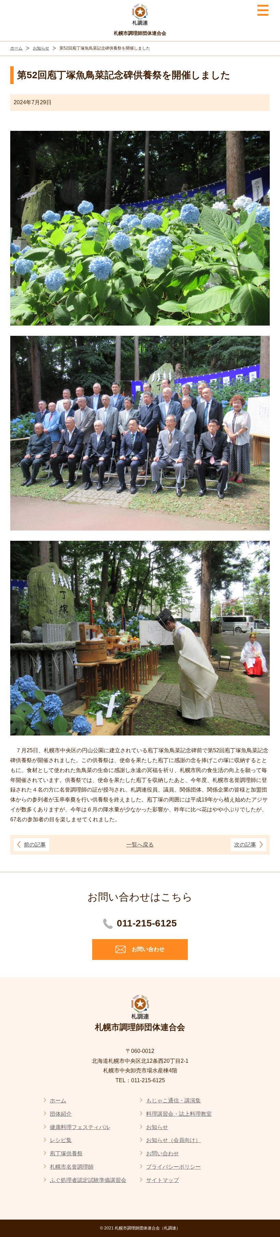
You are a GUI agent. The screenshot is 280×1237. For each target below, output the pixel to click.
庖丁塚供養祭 (66, 1153)
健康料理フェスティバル (80, 1127)
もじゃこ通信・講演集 (173, 1100)
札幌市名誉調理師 (72, 1167)
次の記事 (245, 845)
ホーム (16, 48)
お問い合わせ (162, 1153)
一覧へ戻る (140, 845)
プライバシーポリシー (173, 1167)
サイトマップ (162, 1180)
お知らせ (41, 48)
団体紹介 (61, 1114)
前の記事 (35, 845)
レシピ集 (61, 1140)
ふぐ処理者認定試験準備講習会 (88, 1180)
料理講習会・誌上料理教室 (179, 1114)
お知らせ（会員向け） (173, 1140)
